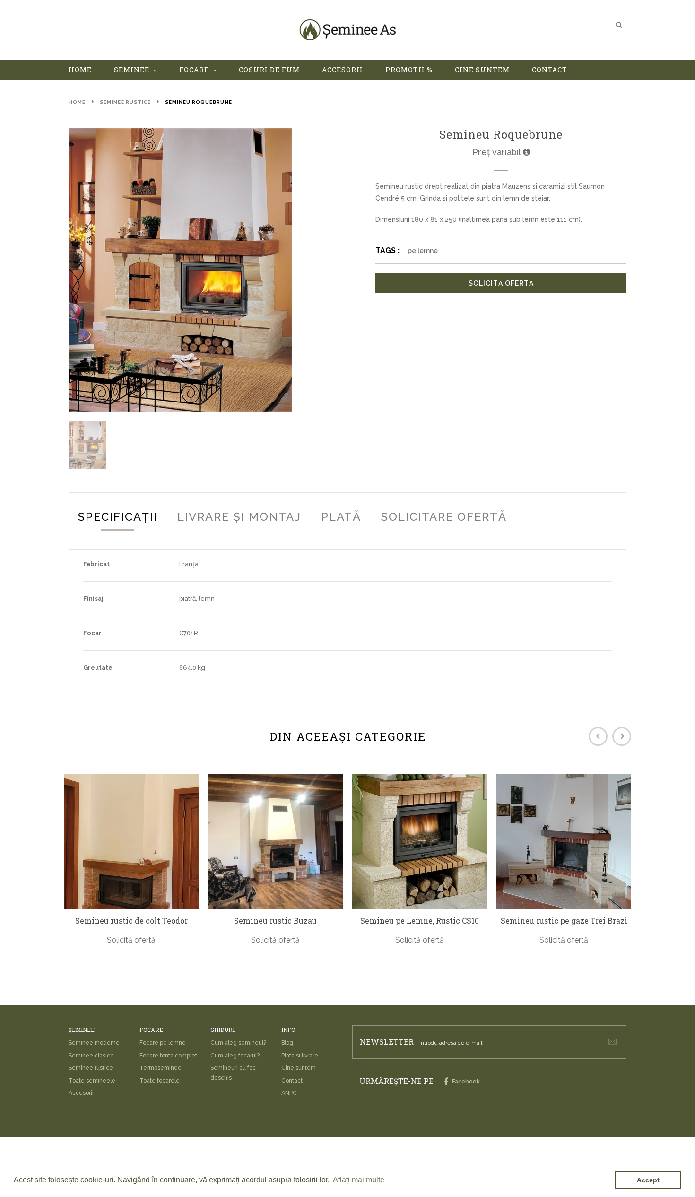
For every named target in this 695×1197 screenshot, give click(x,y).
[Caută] (619, 24)
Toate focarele (159, 1080)
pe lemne (423, 250)
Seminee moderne (94, 1043)
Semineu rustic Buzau (275, 921)
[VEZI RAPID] (131, 841)
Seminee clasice (91, 1055)
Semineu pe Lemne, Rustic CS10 (419, 921)
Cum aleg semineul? (238, 1043)
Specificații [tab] (117, 517)
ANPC (289, 1093)
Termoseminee (160, 1068)
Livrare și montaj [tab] (239, 517)
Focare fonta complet (168, 1055)
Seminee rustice (125, 102)
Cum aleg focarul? (235, 1055)
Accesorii (81, 1093)
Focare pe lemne (162, 1043)
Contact (292, 1080)
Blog (287, 1043)
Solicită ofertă (501, 283)
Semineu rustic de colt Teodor (131, 921)
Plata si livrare (299, 1055)
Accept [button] (648, 1180)
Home (77, 102)
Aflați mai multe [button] (358, 1180)
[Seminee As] (347, 29)
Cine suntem (298, 1068)
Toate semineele (92, 1080)
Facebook (465, 1081)
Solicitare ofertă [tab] (444, 517)
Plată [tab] (341, 517)
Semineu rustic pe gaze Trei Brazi (564, 921)
